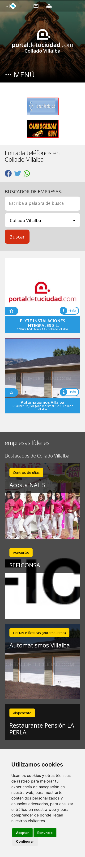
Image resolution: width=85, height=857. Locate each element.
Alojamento (22, 712)
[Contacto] (36, 6)
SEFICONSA (24, 565)
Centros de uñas (26, 472)
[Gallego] (10, 6)
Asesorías (21, 552)
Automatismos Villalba (39, 645)
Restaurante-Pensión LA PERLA (41, 728)
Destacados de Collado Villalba (37, 456)
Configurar (25, 841)
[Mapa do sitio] (49, 6)
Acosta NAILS (27, 485)
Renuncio (45, 833)
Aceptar (22, 833)
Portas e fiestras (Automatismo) (39, 632)
